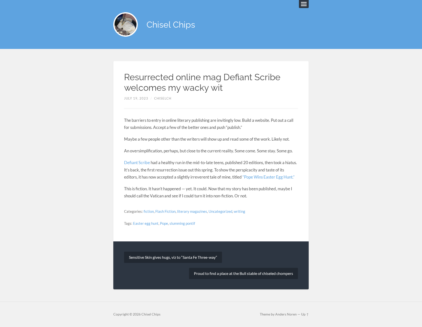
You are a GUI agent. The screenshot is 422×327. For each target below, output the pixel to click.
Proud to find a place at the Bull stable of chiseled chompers (243, 273)
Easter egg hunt (145, 223)
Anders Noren (286, 314)
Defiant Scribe (137, 162)
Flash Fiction (165, 211)
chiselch (162, 98)
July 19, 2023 (136, 98)
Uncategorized (220, 211)
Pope (164, 223)
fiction (149, 211)
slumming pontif (182, 223)
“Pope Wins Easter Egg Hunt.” (269, 177)
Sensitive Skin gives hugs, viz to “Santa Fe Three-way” (173, 257)
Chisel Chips (171, 25)
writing (239, 211)
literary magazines (192, 211)
